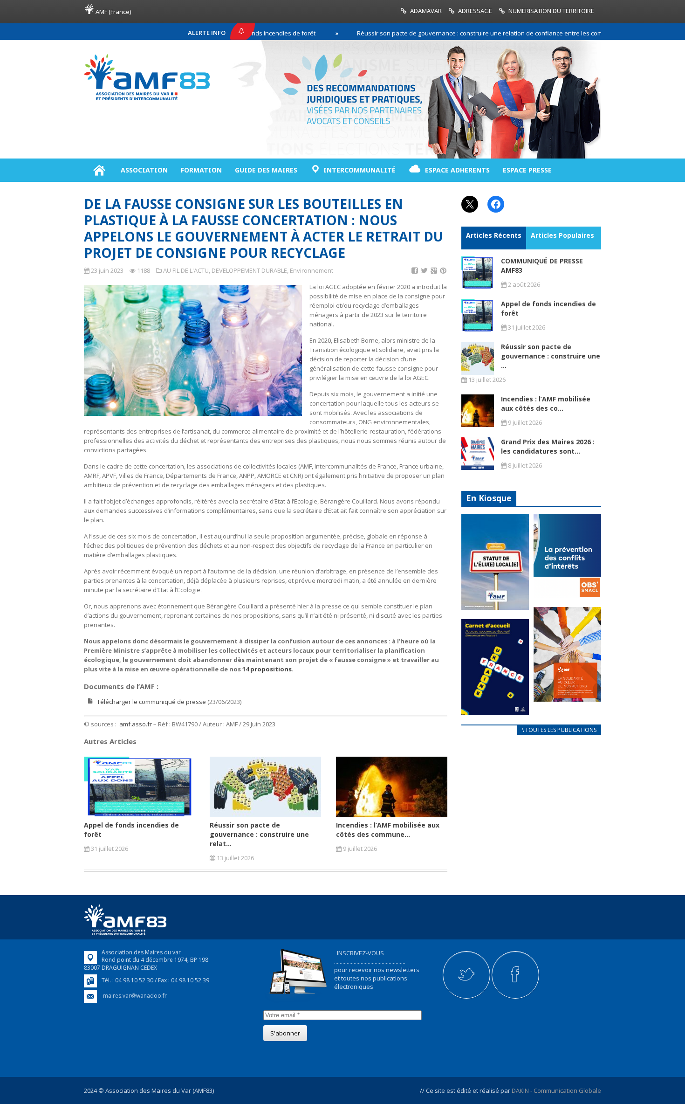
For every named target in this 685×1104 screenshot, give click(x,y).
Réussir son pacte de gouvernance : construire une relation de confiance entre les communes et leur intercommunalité (491, 33)
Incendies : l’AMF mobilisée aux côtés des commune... (387, 830)
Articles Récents (493, 235)
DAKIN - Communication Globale (556, 1090)
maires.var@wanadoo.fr (135, 996)
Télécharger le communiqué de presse (151, 701)
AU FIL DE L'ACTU (186, 270)
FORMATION (201, 170)
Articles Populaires (562, 235)
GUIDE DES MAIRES (266, 170)
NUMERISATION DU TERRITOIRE (551, 11)
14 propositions (267, 669)
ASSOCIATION (144, 170)
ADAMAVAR (426, 11)
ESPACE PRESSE (527, 170)
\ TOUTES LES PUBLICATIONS (559, 730)
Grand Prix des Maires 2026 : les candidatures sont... (548, 446)
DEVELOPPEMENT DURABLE (249, 270)
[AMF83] (147, 100)
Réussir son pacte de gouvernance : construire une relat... (259, 834)
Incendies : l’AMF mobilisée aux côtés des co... (545, 403)
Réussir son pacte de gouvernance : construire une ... (550, 356)
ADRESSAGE (475, 11)
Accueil (99, 170)
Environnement (311, 270)
